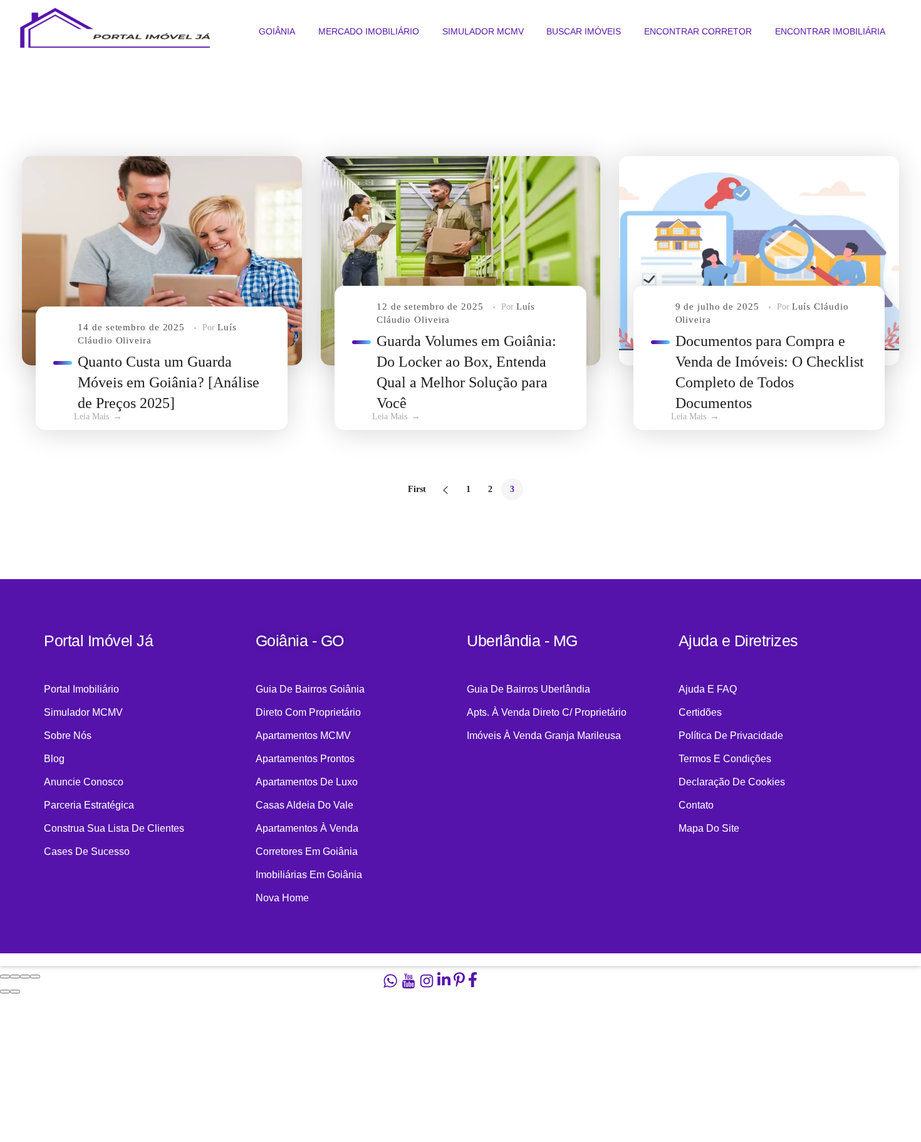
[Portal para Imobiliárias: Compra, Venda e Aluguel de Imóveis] (113, 30)
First (417, 489)
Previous (446, 489)
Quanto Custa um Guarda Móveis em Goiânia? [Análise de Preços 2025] (168, 382)
